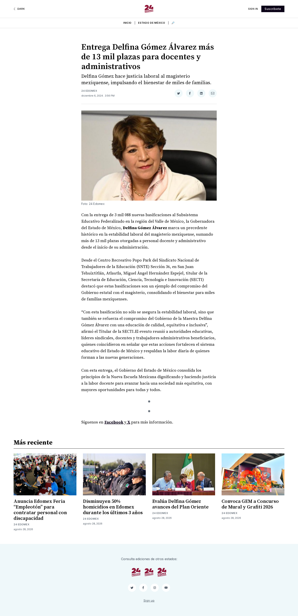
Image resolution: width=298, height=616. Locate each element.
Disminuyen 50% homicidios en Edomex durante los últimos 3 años (113, 507)
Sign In (253, 8)
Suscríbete (273, 9)
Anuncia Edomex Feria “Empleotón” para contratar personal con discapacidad (40, 509)
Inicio (127, 22)
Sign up (149, 600)
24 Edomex (89, 90)
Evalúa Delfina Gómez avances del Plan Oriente (180, 504)
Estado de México (151, 22)
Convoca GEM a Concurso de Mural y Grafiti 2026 (250, 504)
